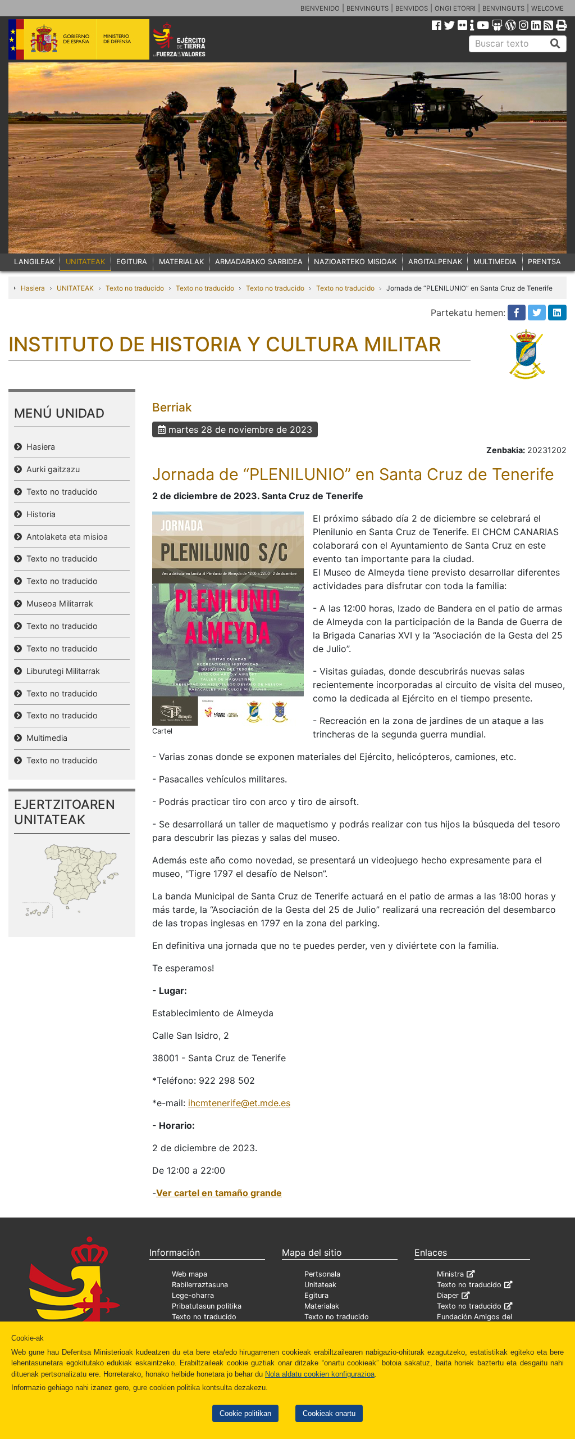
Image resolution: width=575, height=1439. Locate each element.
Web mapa (189, 1274)
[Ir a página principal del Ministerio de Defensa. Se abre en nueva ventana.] (78, 38)
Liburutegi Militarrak (61, 671)
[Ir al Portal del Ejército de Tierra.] (190, 38)
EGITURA (131, 261)
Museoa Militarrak (57, 603)
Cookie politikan (245, 1413)
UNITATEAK (85, 261)
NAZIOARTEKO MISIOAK (355, 261)
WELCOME (547, 8)
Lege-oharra (193, 1295)
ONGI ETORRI (455, 8)
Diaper (448, 1295)
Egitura (316, 1295)
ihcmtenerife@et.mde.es (239, 1102)
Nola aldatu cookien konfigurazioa (320, 1374)
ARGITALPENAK (435, 261)
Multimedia (44, 738)
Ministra (450, 1274)
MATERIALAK (181, 261)
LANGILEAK (34, 261)
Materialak (321, 1306)
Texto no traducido (135, 288)
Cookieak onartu (329, 1413)
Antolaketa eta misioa (65, 536)
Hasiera (33, 288)
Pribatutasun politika (206, 1306)
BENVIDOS (411, 8)
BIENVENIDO (320, 8)
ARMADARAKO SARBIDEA (259, 261)
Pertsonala (322, 1274)
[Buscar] (555, 43)
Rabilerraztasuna (200, 1284)
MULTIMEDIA (495, 261)
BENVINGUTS (367, 8)
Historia (39, 514)
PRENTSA (544, 261)
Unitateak (320, 1284)
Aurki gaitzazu (51, 469)
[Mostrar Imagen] (228, 617)
